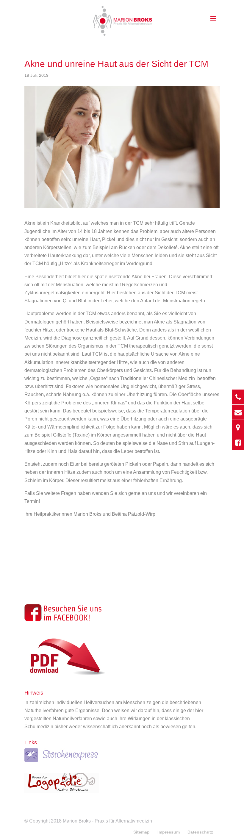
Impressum (168, 832)
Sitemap (141, 832)
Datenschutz (200, 832)
